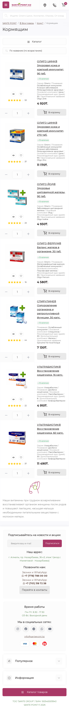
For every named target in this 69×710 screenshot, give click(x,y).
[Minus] (6, 113)
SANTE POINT (10, 23)
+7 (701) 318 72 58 (36, 583)
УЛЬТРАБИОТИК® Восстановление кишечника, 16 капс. (50, 370)
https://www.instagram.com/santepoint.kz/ (17, 629)
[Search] (6, 15)
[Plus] (28, 113)
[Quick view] (13, 93)
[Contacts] (54, 5)
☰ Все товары (27, 23)
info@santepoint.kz (34, 636)
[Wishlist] (21, 93)
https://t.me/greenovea (33, 629)
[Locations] (45, 5)
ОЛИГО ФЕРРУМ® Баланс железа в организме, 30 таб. (49, 247)
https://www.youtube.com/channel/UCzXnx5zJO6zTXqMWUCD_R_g (50, 629)
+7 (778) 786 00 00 (35, 575)
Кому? (40, 23)
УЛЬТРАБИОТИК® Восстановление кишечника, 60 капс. (50, 428)
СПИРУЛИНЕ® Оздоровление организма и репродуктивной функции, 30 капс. (48, 309)
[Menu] (6, 5)
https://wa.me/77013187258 (42, 629)
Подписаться (52, 543)
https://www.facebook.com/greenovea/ (25, 629)
